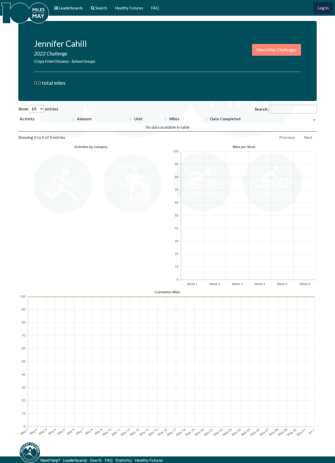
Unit (138, 118)
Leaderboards (75, 460)
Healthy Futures (129, 7)
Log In (323, 7)
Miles (174, 118)
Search (96, 460)
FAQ (155, 7)
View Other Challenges (276, 49)
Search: (261, 109)
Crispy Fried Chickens (51, 61)
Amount (84, 118)
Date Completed (225, 118)
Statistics (123, 460)
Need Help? (50, 460)
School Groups (83, 61)
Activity (27, 118)
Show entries (38, 108)
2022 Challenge (50, 53)
